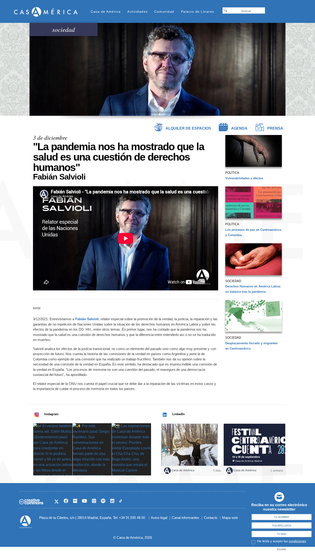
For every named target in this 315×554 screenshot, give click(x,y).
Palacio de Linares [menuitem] (197, 11)
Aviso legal (159, 518)
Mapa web (230, 518)
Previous (167, 450)
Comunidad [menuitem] (164, 11)
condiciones (297, 541)
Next (280, 450)
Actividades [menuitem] (137, 11)
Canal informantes (185, 518)
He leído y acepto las (281, 541)
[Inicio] (45, 11)
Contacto (210, 518)
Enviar (281, 549)
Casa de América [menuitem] (106, 11)
